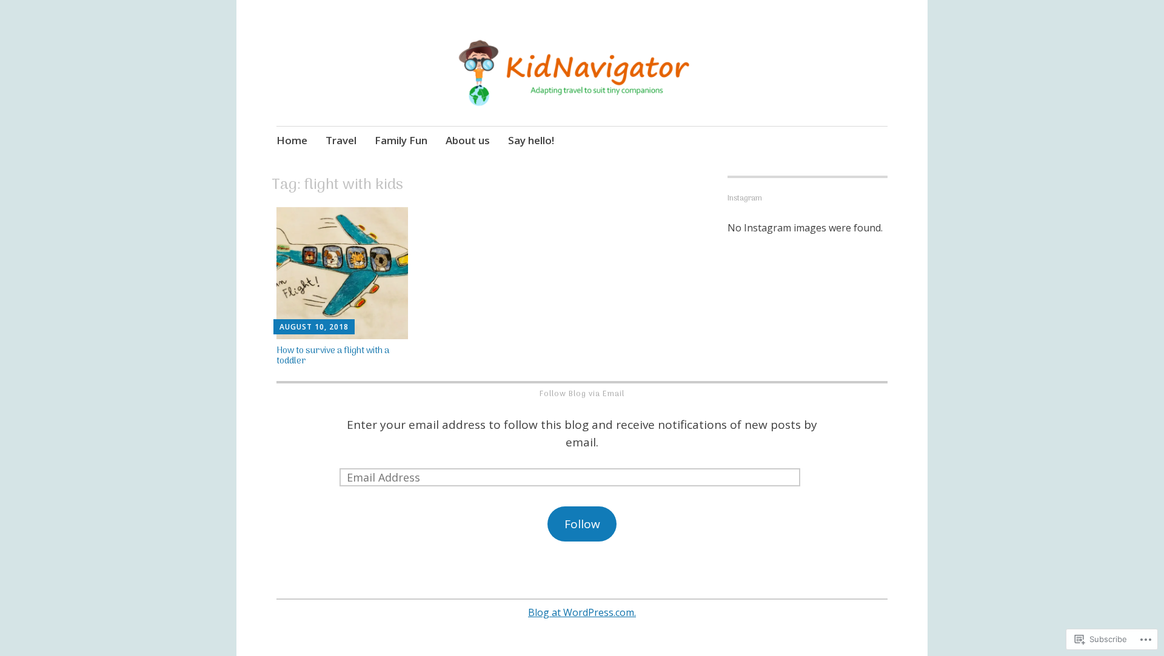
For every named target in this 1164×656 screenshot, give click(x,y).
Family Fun (401, 140)
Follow (582, 524)
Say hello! (531, 140)
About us (468, 140)
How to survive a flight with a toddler (332, 356)
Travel (341, 140)
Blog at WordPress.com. (582, 612)
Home (291, 140)
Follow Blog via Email (582, 394)
